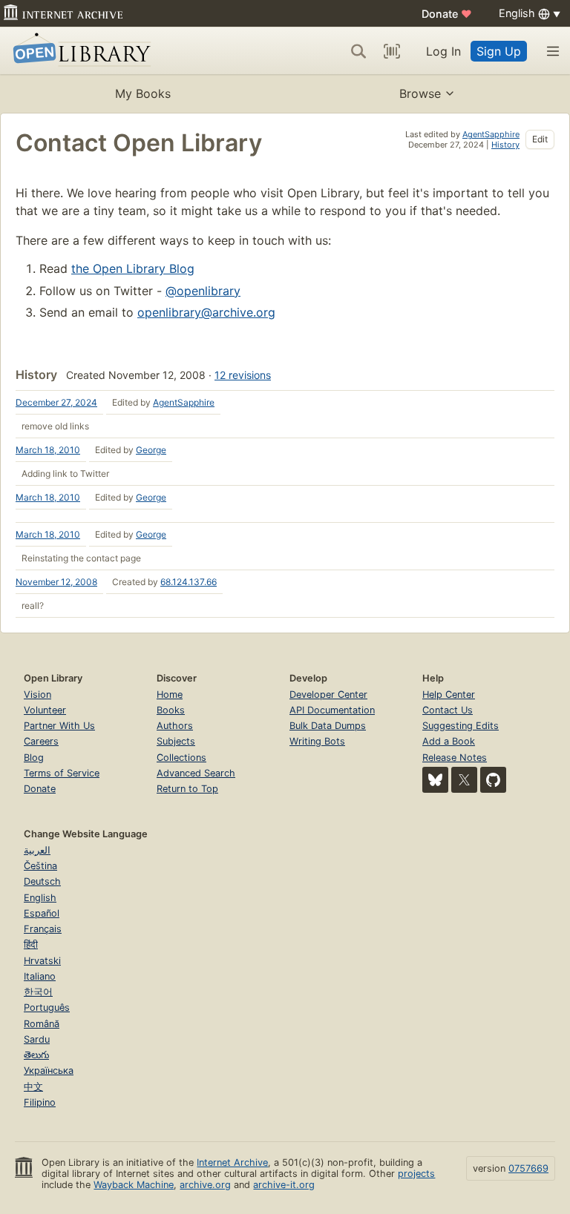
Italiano (40, 976)
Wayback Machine (134, 1184)
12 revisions (242, 375)
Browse (420, 93)
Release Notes (454, 757)
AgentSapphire (491, 134)
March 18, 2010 (48, 449)
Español (41, 913)
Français (43, 928)
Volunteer (45, 710)
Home (170, 694)
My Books (143, 93)
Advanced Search (196, 773)
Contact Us (447, 710)
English (40, 897)
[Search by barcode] (392, 51)
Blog (34, 757)
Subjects (176, 741)
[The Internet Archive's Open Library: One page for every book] (79, 50)
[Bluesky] (435, 780)
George (151, 449)
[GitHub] (493, 780)
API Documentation (332, 710)
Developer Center (328, 694)
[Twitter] (464, 780)
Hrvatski (42, 960)
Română (41, 1023)
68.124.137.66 (188, 581)
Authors (175, 725)
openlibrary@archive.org (206, 312)
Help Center (448, 694)
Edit (540, 139)
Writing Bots (317, 741)
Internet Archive (232, 1162)
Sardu (37, 1039)
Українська (48, 1070)
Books (171, 710)
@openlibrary (203, 290)
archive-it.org (284, 1184)
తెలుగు (36, 1054)
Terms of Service (61, 773)
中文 (33, 1086)
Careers (41, 741)
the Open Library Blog (132, 268)
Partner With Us (59, 725)
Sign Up (498, 51)
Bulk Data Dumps (327, 725)
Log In (443, 51)
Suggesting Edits (460, 725)
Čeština (40, 865)
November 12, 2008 (56, 581)
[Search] (358, 51)
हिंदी (31, 944)
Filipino (40, 1102)
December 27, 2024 (56, 402)
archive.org (205, 1184)
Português (47, 1007)
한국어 (38, 991)
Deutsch (42, 881)
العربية (37, 850)
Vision (37, 694)
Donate (447, 13)
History (505, 144)
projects (416, 1173)
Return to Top (187, 788)
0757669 (528, 1168)
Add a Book (448, 741)
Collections (181, 757)
